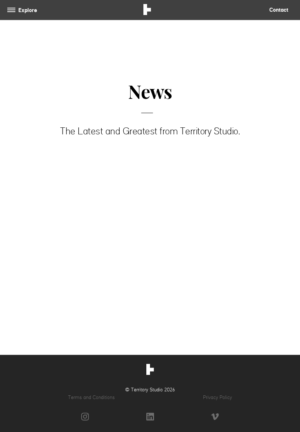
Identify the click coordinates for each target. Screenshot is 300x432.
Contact (278, 9)
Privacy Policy (217, 397)
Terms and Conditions (91, 397)
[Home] (150, 370)
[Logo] (147, 10)
